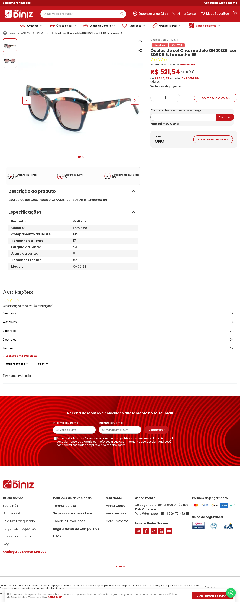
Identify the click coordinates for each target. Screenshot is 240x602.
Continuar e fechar (212, 596)
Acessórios (135, 25)
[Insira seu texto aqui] (228, 529)
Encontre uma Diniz (153, 14)
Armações (32, 25)
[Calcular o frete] (225, 117)
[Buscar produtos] (123, 14)
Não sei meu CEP (163, 124)
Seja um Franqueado (17, 3)
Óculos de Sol (64, 25)
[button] (220, 3)
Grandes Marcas (168, 25)
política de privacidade (135, 438)
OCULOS (25, 33)
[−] (155, 98)
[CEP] (183, 115)
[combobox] (83, 14)
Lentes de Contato (100, 25)
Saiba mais (55, 597)
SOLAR (40, 33)
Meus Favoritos (217, 14)
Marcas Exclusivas (206, 25)
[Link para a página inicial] (9, 33)
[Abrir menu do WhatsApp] (231, 593)
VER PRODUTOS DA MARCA (213, 139)
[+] (175, 98)
